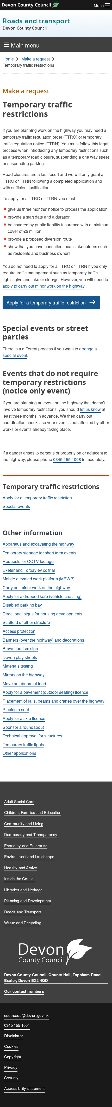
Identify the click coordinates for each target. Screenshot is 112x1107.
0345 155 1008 (67, 459)
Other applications (19, 753)
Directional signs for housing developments (42, 614)
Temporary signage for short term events (39, 553)
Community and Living (23, 823)
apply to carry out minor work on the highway (43, 286)
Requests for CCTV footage (28, 561)
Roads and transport (36, 23)
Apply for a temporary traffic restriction (46, 302)
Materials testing (18, 666)
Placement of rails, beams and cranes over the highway (53, 701)
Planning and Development (27, 900)
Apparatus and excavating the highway (38, 544)
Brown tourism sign (20, 648)
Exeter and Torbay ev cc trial (29, 570)
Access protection (19, 631)
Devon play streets (20, 657)
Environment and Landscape (29, 856)
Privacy (10, 1067)
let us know (90, 409)
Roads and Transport (22, 911)
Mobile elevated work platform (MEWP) (38, 579)
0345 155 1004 (17, 1025)
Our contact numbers (24, 991)
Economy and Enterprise (25, 845)
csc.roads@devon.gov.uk (26, 1015)
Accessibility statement (24, 1088)
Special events (16, 506)
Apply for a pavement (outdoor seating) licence (45, 692)
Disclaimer (13, 1035)
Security (11, 1077)
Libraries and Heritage (23, 889)
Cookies (11, 1046)
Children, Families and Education (32, 812)
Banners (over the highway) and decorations (43, 640)
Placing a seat (16, 709)
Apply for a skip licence (24, 718)
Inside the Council (19, 878)
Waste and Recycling (22, 922)
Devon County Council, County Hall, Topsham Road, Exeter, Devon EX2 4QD (53, 977)
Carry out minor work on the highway (36, 587)
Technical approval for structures (32, 736)
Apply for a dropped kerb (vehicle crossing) (42, 596)
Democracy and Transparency (30, 834)
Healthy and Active (20, 867)
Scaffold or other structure (26, 622)
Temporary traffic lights (23, 745)
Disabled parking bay (22, 605)
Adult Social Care (19, 801)
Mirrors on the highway (24, 675)
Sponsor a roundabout (23, 727)
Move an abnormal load (24, 684)
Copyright (12, 1056)
